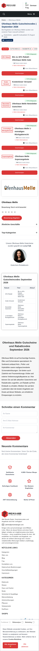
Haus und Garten (8, 588)
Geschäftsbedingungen (10, 570)
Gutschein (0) (15, 49)
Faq (3, 561)
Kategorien (5, 552)
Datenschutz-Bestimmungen (11, 567)
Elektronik (5, 582)
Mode (4, 591)
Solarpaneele (6, 606)
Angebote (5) (26, 49)
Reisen (4, 585)
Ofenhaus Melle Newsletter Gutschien (24, 105)
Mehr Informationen (19, 65)
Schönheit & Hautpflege (10, 594)
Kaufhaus (5, 609)
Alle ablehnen (24, 645)
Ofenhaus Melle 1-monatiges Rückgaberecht (23, 131)
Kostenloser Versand (22, 82)
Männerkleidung (7, 597)
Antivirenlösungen (8, 600)
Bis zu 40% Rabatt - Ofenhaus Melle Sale (21, 58)
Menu (30, 14)
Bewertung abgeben (12, 218)
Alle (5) (5, 49)
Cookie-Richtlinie (14, 639)
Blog (3, 558)
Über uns (5, 555)
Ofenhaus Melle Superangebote (22, 157)
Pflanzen (5, 603)
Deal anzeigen (19, 73)
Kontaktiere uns (7, 564)
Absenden (11, 438)
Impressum (5, 573)
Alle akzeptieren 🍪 (10, 645)
